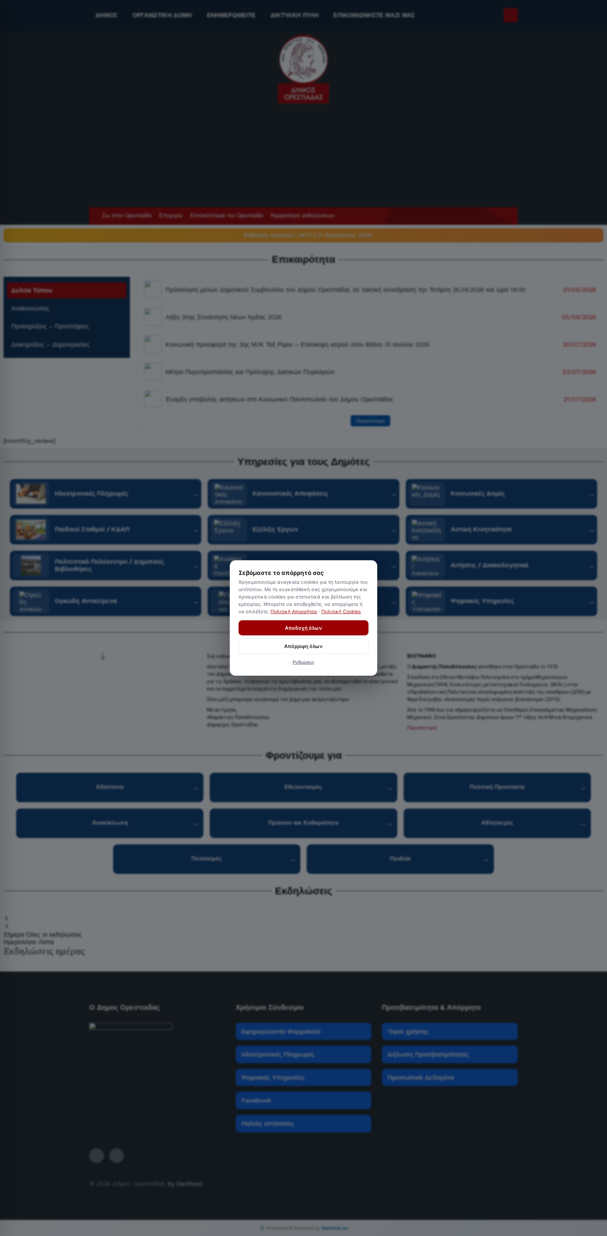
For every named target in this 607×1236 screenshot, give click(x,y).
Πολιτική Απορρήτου (293, 611)
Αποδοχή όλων (303, 628)
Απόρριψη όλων (303, 646)
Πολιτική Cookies (341, 611)
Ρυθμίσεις (303, 662)
